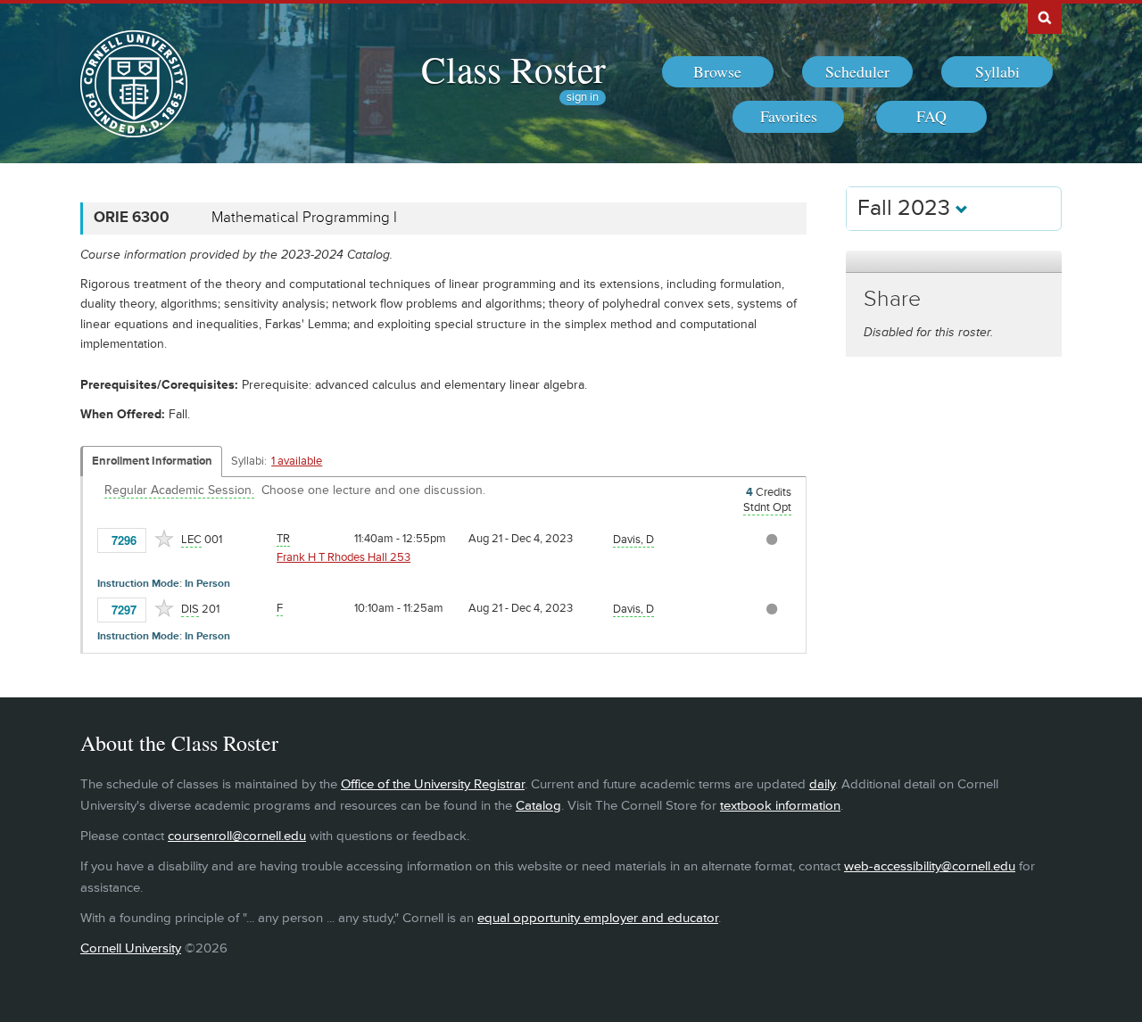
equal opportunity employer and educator (597, 918)
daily (822, 784)
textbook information (780, 805)
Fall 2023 (906, 208)
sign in (583, 97)
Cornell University (130, 948)
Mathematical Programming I (304, 218)
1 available (296, 461)
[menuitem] (718, 72)
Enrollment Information (152, 461)
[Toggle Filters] (954, 262)
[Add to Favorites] (164, 538)
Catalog (538, 805)
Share (892, 299)
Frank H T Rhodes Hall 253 (343, 557)
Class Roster (513, 69)
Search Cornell (1045, 17)
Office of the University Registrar (433, 784)
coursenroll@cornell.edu (237, 836)
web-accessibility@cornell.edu (929, 866)
